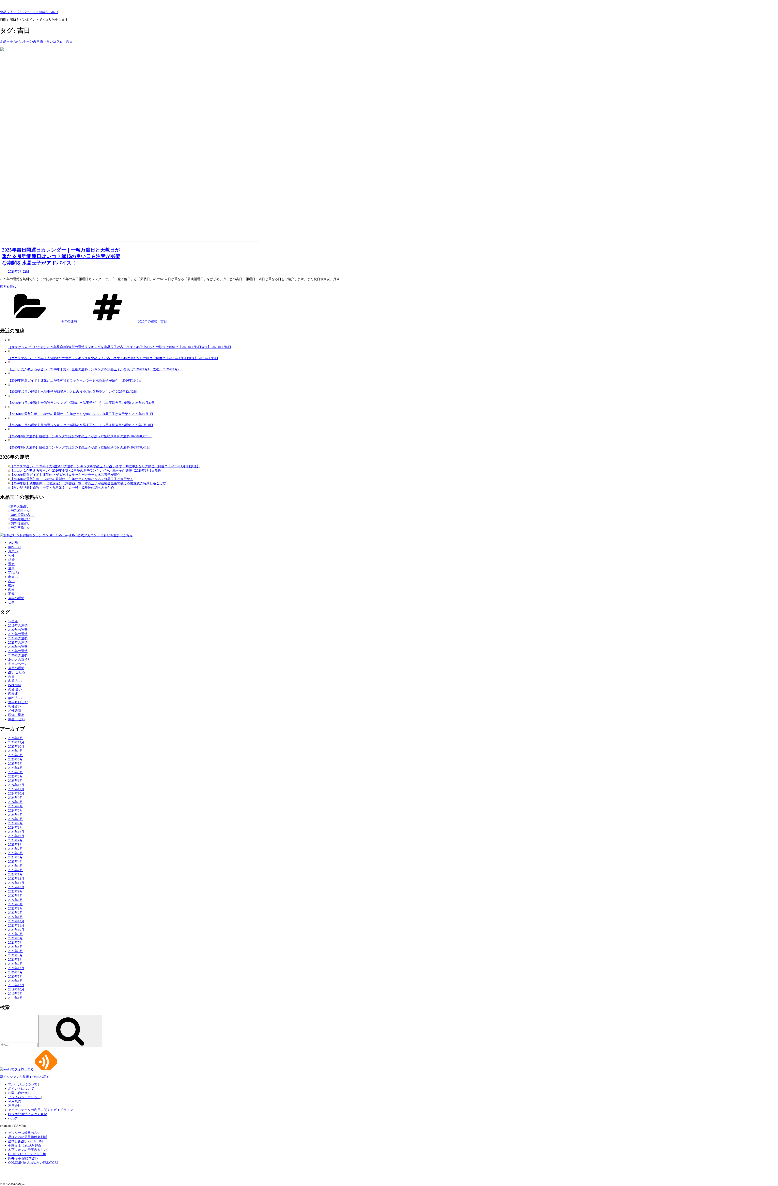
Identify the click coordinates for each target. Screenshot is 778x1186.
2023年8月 (15, 844)
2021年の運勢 (18, 634)
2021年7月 (15, 942)
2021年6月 (15, 946)
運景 (11, 568)
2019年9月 (15, 993)
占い (11, 581)
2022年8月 (15, 895)
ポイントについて (21, 1088)
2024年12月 (16, 785)
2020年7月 (15, 972)
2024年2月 (15, 823)
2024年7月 (15, 806)
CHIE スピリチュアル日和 (27, 1154)
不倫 (11, 594)
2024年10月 (16, 793)
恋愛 (11, 589)
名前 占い (15, 681)
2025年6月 (15, 759)
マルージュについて (22, 1084)
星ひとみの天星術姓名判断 (27, 1137)
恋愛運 (13, 693)
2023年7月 (15, 849)
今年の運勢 (69, 321)
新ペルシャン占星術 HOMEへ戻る (24, 1076)
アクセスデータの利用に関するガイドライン (40, 1110)
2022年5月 (15, 904)
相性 (11, 555)
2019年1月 (15, 998)
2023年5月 (15, 857)
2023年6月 (15, 853)
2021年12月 (16, 921)
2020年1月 (15, 981)
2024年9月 (15, 797)
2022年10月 (16, 887)
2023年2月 (15, 870)
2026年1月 (15, 738)
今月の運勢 (16, 668)
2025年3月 (15, 772)
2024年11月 (16, 789)
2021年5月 (15, 951)
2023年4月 (15, 861)
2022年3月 (15, 908)
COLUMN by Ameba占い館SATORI (33, 1162)
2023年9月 (15, 840)
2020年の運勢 (18, 629)
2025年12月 (16, 742)
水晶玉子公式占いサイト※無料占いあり (29, 12)
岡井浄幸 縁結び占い (23, 1158)
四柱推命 (14, 685)
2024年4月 (15, 814)
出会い (13, 576)
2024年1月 (15, 827)
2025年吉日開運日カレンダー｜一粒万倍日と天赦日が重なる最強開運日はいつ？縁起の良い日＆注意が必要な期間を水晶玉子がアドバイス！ (61, 256)
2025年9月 (15, 751)
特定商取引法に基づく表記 (27, 1114)
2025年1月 (15, 780)
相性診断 (14, 710)
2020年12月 (16, 968)
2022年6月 (15, 900)
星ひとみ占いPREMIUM (25, 1141)
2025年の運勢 (147, 321)
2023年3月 (15, 866)
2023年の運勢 (18, 642)
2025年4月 (15, 768)
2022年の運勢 (18, 638)
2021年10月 (16, 929)
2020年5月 (15, 976)
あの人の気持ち (19, 659)
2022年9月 (15, 891)
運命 (11, 564)
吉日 (163, 321)
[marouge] (10, 1177)
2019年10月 (16, 989)
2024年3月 (15, 819)
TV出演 (13, 572)
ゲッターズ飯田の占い (24, 1132)
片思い (13, 551)
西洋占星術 (16, 715)
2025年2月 (15, 776)
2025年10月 (16, 746)
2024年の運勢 (18, 646)
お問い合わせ (18, 1093)
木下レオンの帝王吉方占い (27, 1150)
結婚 (11, 559)
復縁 (11, 585)
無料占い (14, 547)
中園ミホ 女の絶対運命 (24, 1145)
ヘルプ (13, 1118)
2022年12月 (16, 878)
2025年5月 (15, 763)
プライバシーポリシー (24, 1097)
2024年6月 (15, 810)
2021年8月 (15, 938)
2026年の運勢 (18, 655)
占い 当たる (16, 672)
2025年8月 (15, 755)
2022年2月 (15, 912)
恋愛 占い (15, 689)
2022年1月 (15, 917)
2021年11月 (16, 925)
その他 (13, 542)
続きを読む (8, 286)
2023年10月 (16, 836)
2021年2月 (15, 964)
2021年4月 (15, 955)
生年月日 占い (18, 702)
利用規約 (14, 1101)
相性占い (14, 706)
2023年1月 (15, 874)
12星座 (13, 621)
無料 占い (15, 698)
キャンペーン (18, 664)
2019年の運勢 (18, 625)
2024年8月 (15, 802)
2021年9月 (15, 934)
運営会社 (14, 1105)
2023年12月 (16, 831)
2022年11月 (16, 883)
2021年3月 (15, 959)
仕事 (11, 602)
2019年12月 (16, 985)
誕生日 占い (16, 719)
